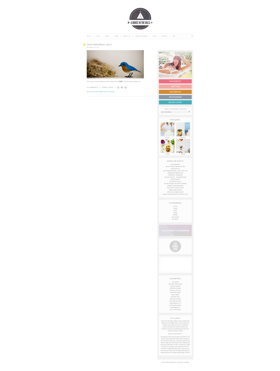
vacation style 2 (175, 181)
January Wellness (175, 284)
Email (125, 87)
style (89, 36)
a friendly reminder (175, 175)
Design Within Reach (101, 91)
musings (175, 219)
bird (93, 91)
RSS (174, 36)
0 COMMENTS (92, 87)
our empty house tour (175, 188)
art (90, 91)
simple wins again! (175, 190)
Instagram (175, 97)
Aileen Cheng (175, 286)
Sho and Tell (175, 297)
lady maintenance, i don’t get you (175, 171)
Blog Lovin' (175, 102)
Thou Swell (175, 295)
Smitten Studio (175, 299)
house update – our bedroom (175, 177)
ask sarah (175, 217)
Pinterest (175, 81)
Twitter (118, 87)
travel (107, 36)
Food (98, 36)
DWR (121, 81)
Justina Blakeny (175, 305)
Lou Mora (175, 282)
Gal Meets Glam (175, 301)
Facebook (122, 87)
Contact (164, 36)
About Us (126, 36)
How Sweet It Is (175, 303)
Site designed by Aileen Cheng (175, 362)
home (117, 36)
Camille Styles (175, 290)
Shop (154, 36)
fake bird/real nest (99, 44)
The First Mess (175, 292)
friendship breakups (175, 173)
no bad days (175, 169)
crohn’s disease (141, 36)
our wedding (175, 164)
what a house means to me (175, 166)
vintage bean (175, 179)
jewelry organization (175, 186)
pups (175, 210)
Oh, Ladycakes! (175, 309)
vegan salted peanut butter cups (175, 194)
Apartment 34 (175, 307)
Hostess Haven (175, 288)
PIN (145, 72)
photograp (111, 91)
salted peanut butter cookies (175, 183)
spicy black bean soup (175, 192)
